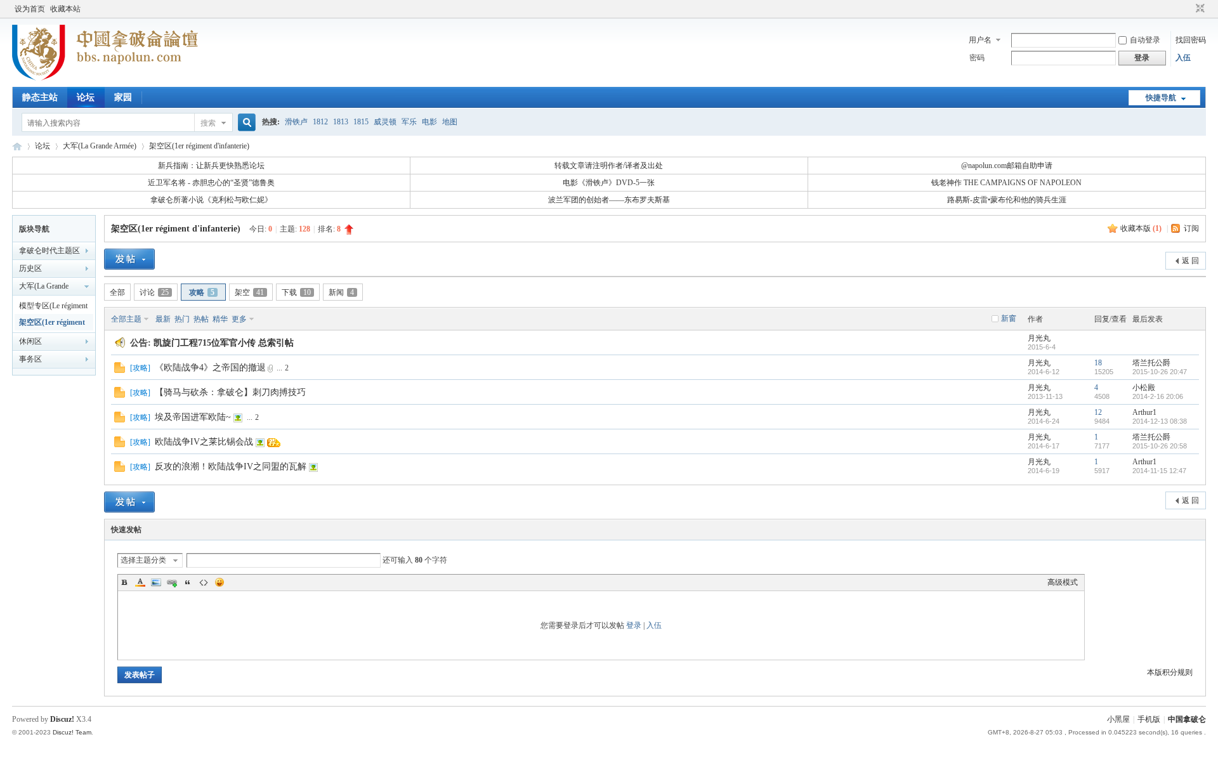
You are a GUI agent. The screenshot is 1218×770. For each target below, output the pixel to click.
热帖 (201, 319)
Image (156, 582)
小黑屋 (1118, 719)
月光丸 (1039, 338)
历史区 (30, 268)
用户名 (980, 40)
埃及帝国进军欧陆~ (193, 417)
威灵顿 (385, 121)
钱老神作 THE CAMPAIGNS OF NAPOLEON (1006, 182)
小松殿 (1143, 387)
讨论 (154, 292)
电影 (429, 121)
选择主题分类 (143, 560)
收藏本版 (1141, 228)
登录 (633, 625)
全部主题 (126, 319)
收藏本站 (65, 8)
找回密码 (1190, 40)
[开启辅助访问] (1188, 9)
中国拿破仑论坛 (17, 146)
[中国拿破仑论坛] (105, 79)
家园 (123, 97)
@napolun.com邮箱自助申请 (1006, 165)
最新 (163, 319)
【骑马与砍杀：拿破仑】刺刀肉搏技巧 (230, 392)
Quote (187, 582)
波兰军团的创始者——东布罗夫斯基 (609, 199)
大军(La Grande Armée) (99, 145)
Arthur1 (1144, 412)
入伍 (1183, 57)
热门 (182, 319)
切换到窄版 (1198, 9)
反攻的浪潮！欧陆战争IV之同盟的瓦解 (230, 466)
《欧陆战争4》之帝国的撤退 (210, 367)
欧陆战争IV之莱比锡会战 (204, 442)
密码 (977, 57)
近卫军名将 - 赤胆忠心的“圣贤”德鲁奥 (211, 182)
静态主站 (40, 97)
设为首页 (30, 8)
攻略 (201, 292)
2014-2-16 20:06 (1157, 396)
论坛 (86, 97)
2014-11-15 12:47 (1159, 470)
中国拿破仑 (1187, 719)
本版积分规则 (1170, 672)
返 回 (1190, 260)
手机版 (1148, 719)
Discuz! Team (72, 732)
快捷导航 (1161, 97)
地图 (449, 121)
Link (172, 582)
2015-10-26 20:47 (1159, 371)
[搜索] (245, 122)
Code (203, 582)
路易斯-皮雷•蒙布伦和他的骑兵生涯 (1006, 199)
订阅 (1191, 228)
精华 (220, 319)
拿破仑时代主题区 (49, 250)
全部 (117, 292)
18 (1098, 362)
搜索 (208, 123)
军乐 (409, 121)
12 (1098, 412)
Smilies (219, 582)
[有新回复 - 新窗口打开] (119, 370)
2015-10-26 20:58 (1159, 446)
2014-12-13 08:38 (1159, 421)
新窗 (1008, 318)
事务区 (30, 359)
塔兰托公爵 (1151, 362)
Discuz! (62, 719)
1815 (361, 121)
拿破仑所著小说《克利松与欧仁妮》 (211, 199)
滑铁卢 (296, 121)
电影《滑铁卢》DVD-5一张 (609, 182)
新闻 (341, 292)
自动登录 (1145, 40)
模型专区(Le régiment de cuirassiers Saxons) (53, 307)
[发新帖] (129, 259)
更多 (239, 319)
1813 (340, 121)
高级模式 (1062, 582)
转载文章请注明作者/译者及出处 (608, 165)
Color (140, 582)
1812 (320, 121)
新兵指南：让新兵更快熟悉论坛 (211, 165)
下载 (296, 292)
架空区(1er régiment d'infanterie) (199, 145)
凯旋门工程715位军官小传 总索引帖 (224, 343)
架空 (249, 292)
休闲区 (30, 341)
